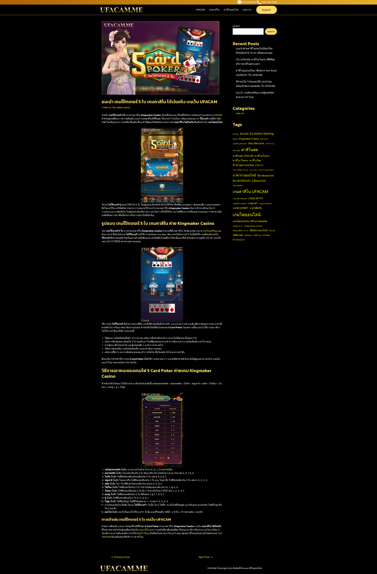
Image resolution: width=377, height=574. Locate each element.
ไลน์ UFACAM (248, 2)
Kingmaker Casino (249, 138)
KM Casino (264, 139)
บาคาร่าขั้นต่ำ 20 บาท (240, 170)
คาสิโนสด (249, 149)
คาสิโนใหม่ (255, 160)
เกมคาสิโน (214, 9)
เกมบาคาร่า (255, 198)
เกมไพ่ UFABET (240, 208)
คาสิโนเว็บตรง (262, 155)
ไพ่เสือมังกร (248, 235)
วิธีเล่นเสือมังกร (238, 186)
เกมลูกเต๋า (253, 203)
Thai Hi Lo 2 (269, 144)
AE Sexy (236, 134)
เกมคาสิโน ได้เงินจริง (240, 199)
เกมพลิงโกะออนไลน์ (239, 204)
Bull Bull (244, 133)
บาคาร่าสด (253, 170)
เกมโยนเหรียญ (210, 230)
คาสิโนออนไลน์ (231, 9)
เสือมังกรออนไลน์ (259, 230)
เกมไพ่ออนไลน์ (247, 214)
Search (236, 26)
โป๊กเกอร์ (272, 231)
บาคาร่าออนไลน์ (244, 175)
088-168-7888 (269, 2)
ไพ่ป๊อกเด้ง (238, 235)
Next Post (206, 557)
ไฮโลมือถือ (266, 235)
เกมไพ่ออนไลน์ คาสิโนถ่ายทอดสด (250, 221)
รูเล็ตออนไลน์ (259, 180)
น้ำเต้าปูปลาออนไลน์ (243, 165)
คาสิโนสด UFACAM (243, 155)
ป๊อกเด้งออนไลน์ (265, 175)
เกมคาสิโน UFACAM (250, 191)
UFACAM (200, 9)
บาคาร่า (259, 165)
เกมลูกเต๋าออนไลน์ (265, 204)
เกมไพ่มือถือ (256, 208)
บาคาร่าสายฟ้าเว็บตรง (266, 170)
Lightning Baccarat (240, 144)
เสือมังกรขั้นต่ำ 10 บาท (240, 231)
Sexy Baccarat (256, 143)
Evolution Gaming (262, 133)
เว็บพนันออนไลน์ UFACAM (253, 226)
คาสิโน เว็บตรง (240, 160)
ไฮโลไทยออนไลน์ (239, 240)
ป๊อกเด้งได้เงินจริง (241, 180)
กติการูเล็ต (236, 151)
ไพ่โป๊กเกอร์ (257, 235)
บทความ (247, 9)
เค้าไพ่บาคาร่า (238, 226)
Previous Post (120, 557)
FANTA (235, 139)
